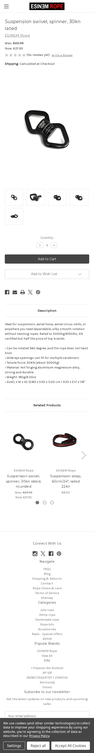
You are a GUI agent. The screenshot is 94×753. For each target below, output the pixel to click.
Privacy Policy (39, 736)
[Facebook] (7, 292)
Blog (47, 574)
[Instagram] (35, 553)
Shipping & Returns (47, 579)
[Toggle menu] (6, 6)
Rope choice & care (47, 588)
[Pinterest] (38, 292)
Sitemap (47, 598)
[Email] (15, 292)
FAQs (47, 569)
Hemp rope (47, 615)
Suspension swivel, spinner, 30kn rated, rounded (23, 481)
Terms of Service (47, 593)
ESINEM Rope (47, 651)
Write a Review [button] (62, 55)
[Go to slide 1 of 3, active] (37, 502)
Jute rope (47, 610)
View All (47, 656)
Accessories (47, 629)
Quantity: (47, 237)
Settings (14, 745)
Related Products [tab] (47, 405)
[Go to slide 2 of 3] (44, 502)
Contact (47, 583)
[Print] (22, 292)
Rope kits (47, 624)
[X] (30, 292)
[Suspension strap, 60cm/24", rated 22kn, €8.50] (66, 441)
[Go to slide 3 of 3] (52, 502)
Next (83, 455)
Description (47, 310)
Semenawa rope (47, 620)
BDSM (47, 639)
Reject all (38, 745)
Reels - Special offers (47, 634)
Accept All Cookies (70, 745)
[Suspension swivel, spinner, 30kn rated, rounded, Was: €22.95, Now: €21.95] (23, 441)
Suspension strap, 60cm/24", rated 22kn (65, 481)
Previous (5, 455)
